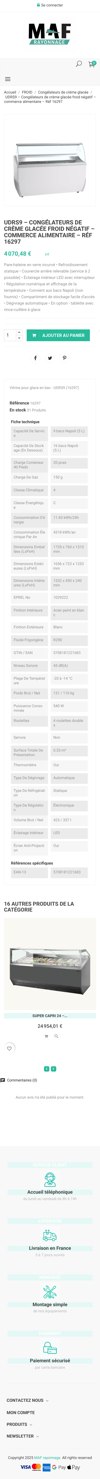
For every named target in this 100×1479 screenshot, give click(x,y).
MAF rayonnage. (47, 1458)
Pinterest (64, 358)
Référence (19, 403)
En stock (18, 410)
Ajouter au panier (63, 335)
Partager (35, 358)
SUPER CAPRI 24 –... (50, 1016)
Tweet (50, 358)
